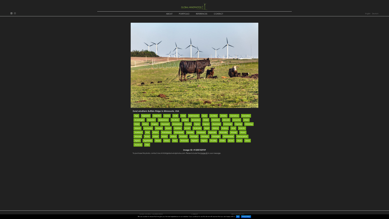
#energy (204, 136)
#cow (231, 141)
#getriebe (148, 141)
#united (214, 116)
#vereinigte (139, 120)
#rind (247, 141)
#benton (215, 120)
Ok (238, 216)
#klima (215, 128)
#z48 (175, 116)
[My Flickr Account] (11, 13)
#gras (197, 124)
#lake (206, 120)
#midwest (201, 132)
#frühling (248, 124)
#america (234, 116)
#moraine (196, 120)
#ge (136, 116)
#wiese (188, 124)
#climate (197, 128)
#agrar (154, 124)
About (169, 14)
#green (195, 141)
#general (145, 116)
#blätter (178, 128)
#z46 (183, 116)
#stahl (164, 136)
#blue (158, 141)
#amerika (246, 116)
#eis (147, 132)
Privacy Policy (246, 216)
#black (137, 128)
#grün (204, 141)
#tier (147, 145)
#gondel (212, 132)
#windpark (179, 132)
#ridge (185, 120)
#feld (137, 124)
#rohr (147, 136)
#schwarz (148, 128)
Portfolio (184, 14)
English (367, 14)
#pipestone (163, 120)
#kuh (239, 141)
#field (246, 120)
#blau (166, 141)
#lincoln (226, 120)
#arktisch (138, 132)
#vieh (222, 141)
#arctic (242, 128)
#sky (175, 141)
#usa (204, 116)
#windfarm (166, 132)
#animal (138, 145)
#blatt (168, 128)
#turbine (183, 136)
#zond (166, 116)
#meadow (177, 124)
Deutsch (375, 14)
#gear (137, 141)
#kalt (207, 128)
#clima (225, 128)
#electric (156, 116)
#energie (216, 136)
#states (223, 116)
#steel (155, 136)
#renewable (228, 136)
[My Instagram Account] (15, 13)
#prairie (190, 132)
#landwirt (165, 124)
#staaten (151, 120)
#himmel (184, 141)
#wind (173, 136)
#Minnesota (193, 116)
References (201, 14)
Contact (218, 14)
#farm (145, 124)
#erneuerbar (242, 136)
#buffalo (175, 120)
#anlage (194, 136)
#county (236, 120)
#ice (233, 128)
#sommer (227, 124)
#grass (206, 124)
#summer (216, 124)
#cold (187, 128)
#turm (242, 132)
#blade (159, 128)
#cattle (213, 141)
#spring (238, 124)
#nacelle (223, 132)
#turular (138, 136)
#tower (233, 132)
